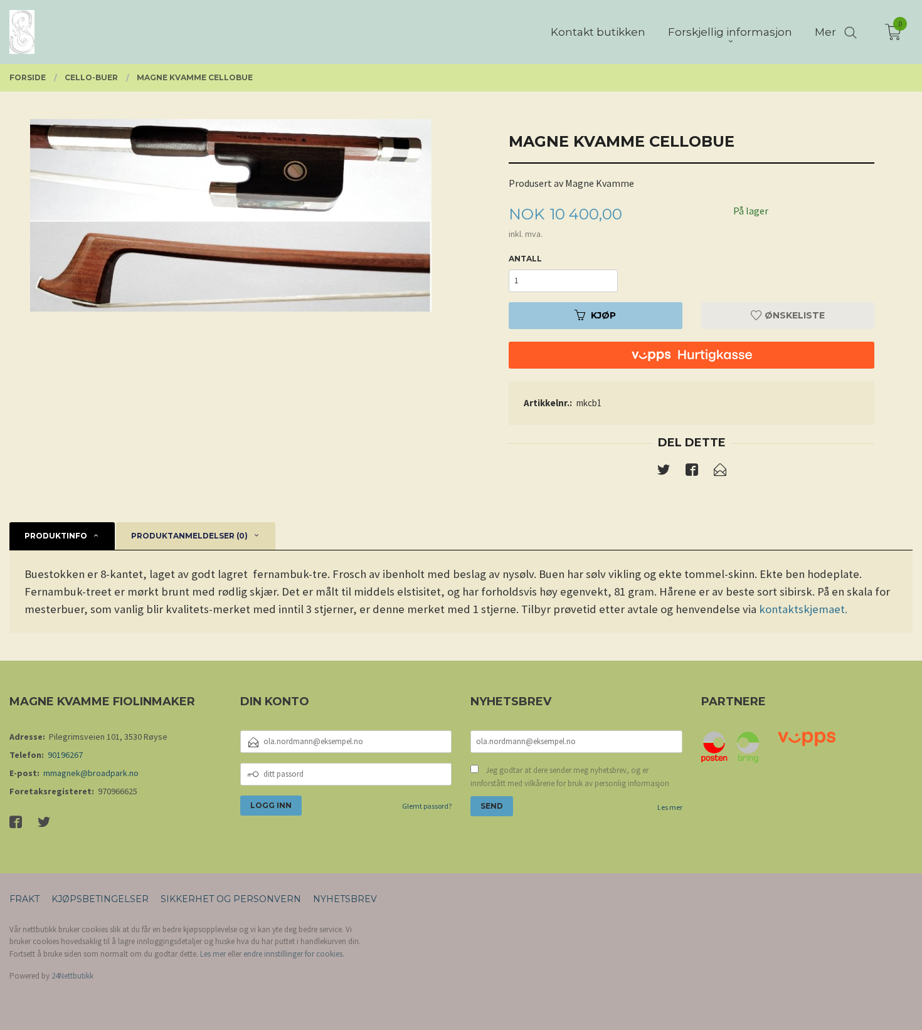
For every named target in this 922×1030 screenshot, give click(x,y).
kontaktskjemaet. (803, 609)
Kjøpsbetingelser (100, 899)
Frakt (24, 899)
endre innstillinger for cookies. (293, 954)
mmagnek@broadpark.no (91, 773)
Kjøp (603, 315)
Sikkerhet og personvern (231, 899)
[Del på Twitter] (663, 472)
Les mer (669, 807)
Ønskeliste (793, 315)
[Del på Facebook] (692, 472)
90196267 (65, 754)
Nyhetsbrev (345, 899)
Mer (825, 32)
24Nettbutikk (72, 975)
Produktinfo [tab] (55, 535)
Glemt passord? (427, 806)
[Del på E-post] (720, 472)
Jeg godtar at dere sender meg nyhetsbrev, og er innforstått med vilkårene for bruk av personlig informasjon (569, 777)
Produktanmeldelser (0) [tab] (189, 535)
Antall (525, 258)
